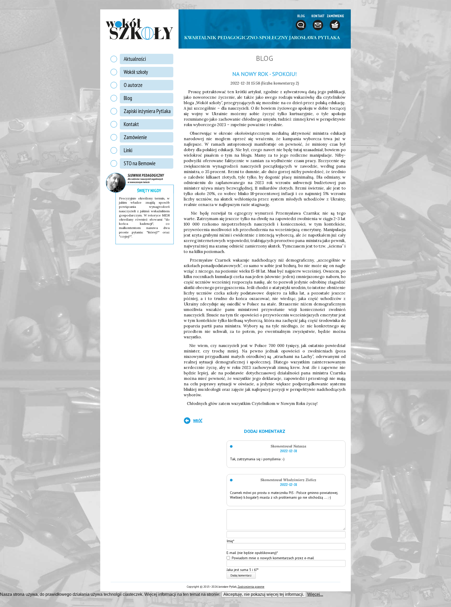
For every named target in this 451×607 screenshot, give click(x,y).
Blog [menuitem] (128, 98)
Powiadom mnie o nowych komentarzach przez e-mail (273, 557)
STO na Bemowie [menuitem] (140, 163)
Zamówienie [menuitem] (135, 137)
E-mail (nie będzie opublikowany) (252, 552)
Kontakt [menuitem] (131, 124)
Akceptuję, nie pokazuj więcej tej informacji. (263, 594)
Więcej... (315, 594)
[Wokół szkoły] (139, 29)
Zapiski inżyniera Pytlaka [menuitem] (147, 111)
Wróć (197, 420)
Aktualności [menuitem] (135, 58)
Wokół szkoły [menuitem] (136, 71)
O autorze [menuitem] (133, 85)
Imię (230, 540)
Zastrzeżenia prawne (251, 586)
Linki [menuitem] (128, 150)
